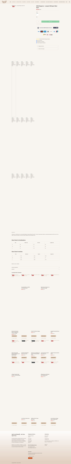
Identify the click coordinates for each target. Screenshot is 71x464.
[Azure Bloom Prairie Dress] (25, 389)
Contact (46, 445)
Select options (14, 357)
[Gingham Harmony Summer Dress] (55, 345)
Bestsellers (46, 436)
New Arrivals (46, 435)
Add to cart (50, 21)
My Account (30, 440)
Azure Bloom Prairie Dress (25, 418)
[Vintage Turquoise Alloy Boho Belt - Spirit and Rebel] (16, 367)
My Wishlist (29, 441)
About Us (46, 444)
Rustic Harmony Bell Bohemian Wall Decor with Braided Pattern (16, 353)
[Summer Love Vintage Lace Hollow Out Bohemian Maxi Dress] (35, 345)
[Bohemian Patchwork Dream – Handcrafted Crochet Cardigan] (16, 302)
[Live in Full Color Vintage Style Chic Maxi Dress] (55, 389)
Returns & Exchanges (41, 48)
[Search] (69, 1)
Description (13, 232)
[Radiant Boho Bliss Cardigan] (35, 302)
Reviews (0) (13, 269)
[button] (14, 338)
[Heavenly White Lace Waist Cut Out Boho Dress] (25, 280)
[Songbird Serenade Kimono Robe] (55, 302)
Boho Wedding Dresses (31, 446)
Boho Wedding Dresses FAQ (32, 447)
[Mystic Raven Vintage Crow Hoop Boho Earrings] (45, 280)
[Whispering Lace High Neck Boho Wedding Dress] (45, 367)
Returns (29, 436)
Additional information (15, 267)
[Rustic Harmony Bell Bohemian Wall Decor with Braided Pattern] (16, 345)
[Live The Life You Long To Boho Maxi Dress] (45, 345)
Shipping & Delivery (41, 46)
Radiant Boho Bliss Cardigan (35, 331)
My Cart (29, 442)
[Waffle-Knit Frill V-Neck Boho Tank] (35, 389)
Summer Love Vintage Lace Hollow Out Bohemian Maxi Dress (35, 353)
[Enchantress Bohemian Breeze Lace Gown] (25, 345)
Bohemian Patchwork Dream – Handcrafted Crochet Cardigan (15, 332)
